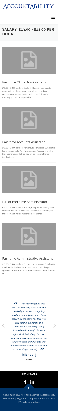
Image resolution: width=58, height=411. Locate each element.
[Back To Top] (29, 388)
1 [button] (26, 359)
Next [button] (55, 326)
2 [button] (28, 359)
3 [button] (30, 359)
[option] (29, 323)
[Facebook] (25, 382)
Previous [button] (3, 326)
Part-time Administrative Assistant (27, 258)
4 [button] (32, 359)
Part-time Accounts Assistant (23, 142)
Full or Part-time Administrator (24, 201)
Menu (53, 17)
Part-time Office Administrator (24, 82)
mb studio (35, 402)
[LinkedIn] (32, 382)
